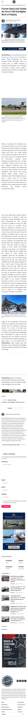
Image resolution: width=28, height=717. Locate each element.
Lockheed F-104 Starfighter (8, 402)
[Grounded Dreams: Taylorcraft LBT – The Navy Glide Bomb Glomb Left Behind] (5, 598)
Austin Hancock (13, 622)
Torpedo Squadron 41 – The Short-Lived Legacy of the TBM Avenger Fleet (17, 588)
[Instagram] (8, 567)
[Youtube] (20, 567)
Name (4, 480)
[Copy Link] (14, 714)
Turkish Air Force (20, 402)
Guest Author (13, 613)
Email (4, 487)
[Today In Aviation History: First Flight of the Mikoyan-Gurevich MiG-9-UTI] (5, 619)
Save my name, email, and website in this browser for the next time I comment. (15, 501)
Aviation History (12, 400)
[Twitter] (20, 561)
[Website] (24, 414)
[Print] (17, 714)
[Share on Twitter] (10, 714)
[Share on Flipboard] (18, 408)
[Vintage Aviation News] (14, 2)
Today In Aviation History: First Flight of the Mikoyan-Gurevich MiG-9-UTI (17, 618)
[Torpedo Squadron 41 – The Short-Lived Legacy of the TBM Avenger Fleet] (5, 589)
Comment (5, 461)
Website (4, 494)
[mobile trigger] (3, 1)
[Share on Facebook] (7, 714)
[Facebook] (25, 414)
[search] (25, 2)
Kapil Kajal (12, 583)
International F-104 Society (10, 57)
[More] (20, 714)
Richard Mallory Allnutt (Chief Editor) (12, 20)
